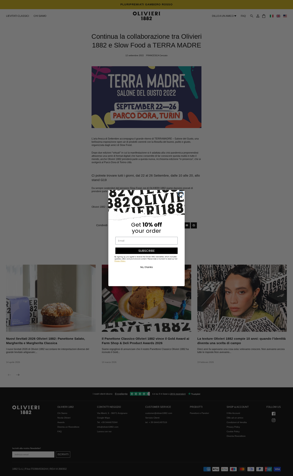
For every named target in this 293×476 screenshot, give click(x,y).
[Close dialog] (180, 194)
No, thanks (146, 267)
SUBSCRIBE (146, 251)
